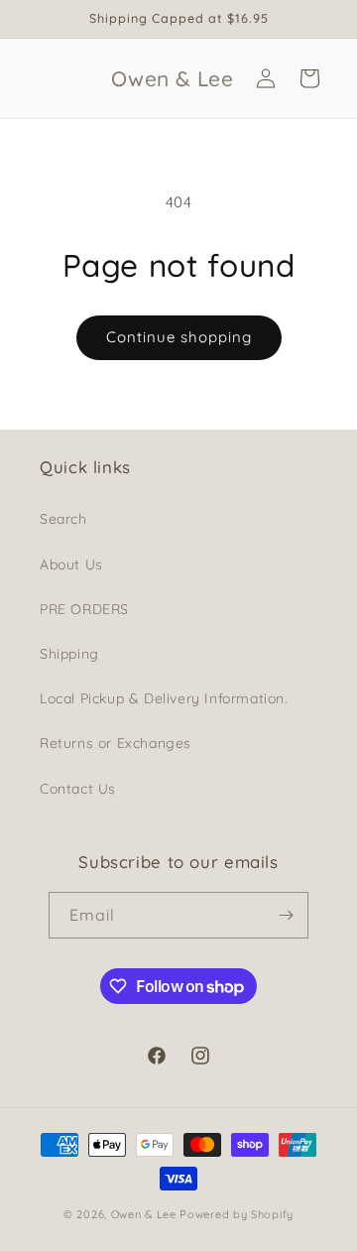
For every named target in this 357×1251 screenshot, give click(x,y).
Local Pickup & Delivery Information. (164, 698)
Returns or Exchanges (115, 743)
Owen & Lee (144, 1214)
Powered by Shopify (236, 1214)
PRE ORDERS (84, 609)
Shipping (69, 654)
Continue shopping (179, 336)
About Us (71, 564)
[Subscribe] (285, 915)
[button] (309, 78)
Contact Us (78, 789)
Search (63, 519)
